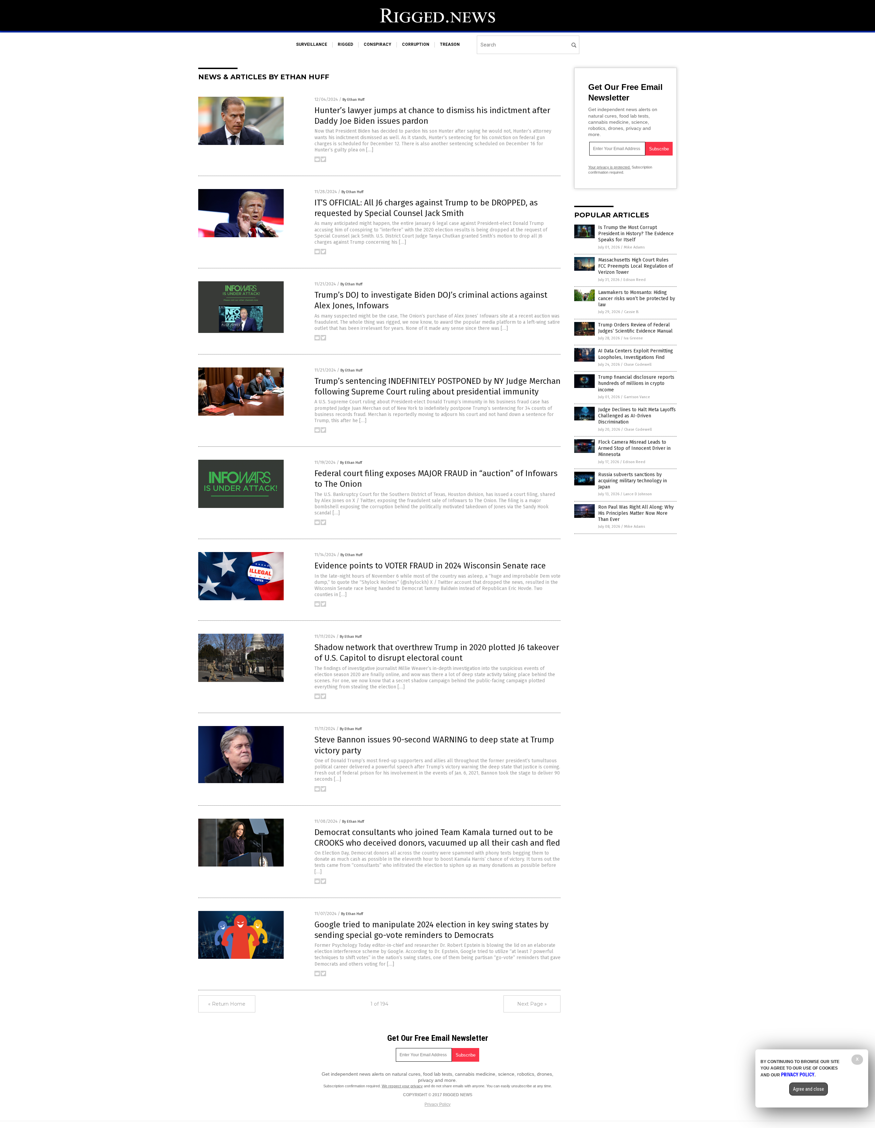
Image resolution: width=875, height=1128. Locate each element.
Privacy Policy (437, 1104)
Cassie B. (631, 312)
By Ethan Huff (353, 99)
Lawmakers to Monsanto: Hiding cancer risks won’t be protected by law (636, 299)
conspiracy (377, 44)
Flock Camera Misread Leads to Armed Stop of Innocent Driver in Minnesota (634, 448)
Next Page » (532, 1004)
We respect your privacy (402, 1086)
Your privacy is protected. (609, 167)
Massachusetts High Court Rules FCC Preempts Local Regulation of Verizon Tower (635, 266)
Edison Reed (634, 280)
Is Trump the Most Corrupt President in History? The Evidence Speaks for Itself (636, 234)
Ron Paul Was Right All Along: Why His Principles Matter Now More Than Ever (636, 513)
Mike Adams (634, 247)
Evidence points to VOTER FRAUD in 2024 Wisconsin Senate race (430, 565)
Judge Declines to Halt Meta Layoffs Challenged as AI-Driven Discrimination (637, 416)
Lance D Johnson (637, 494)
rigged (345, 44)
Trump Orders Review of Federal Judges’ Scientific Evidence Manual (635, 328)
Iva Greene (633, 338)
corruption (415, 44)
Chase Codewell (637, 364)
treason (450, 44)
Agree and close (808, 1089)
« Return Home (226, 1004)
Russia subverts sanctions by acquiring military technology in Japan (632, 481)
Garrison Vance (637, 397)
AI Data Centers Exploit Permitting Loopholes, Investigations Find (635, 354)
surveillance (311, 44)
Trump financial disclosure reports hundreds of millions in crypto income (636, 383)
